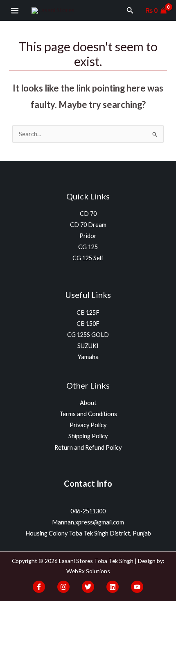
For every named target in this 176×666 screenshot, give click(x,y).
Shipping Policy (88, 436)
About (88, 402)
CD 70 (88, 213)
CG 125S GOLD (88, 334)
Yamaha (88, 356)
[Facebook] (39, 587)
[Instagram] (63, 587)
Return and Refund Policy (88, 447)
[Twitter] (88, 587)
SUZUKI (88, 345)
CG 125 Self (88, 257)
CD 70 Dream (88, 224)
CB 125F (88, 312)
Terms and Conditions (88, 413)
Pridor (88, 235)
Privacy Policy (88, 424)
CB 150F (88, 323)
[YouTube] (137, 587)
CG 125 (88, 246)
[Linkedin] (112, 587)
